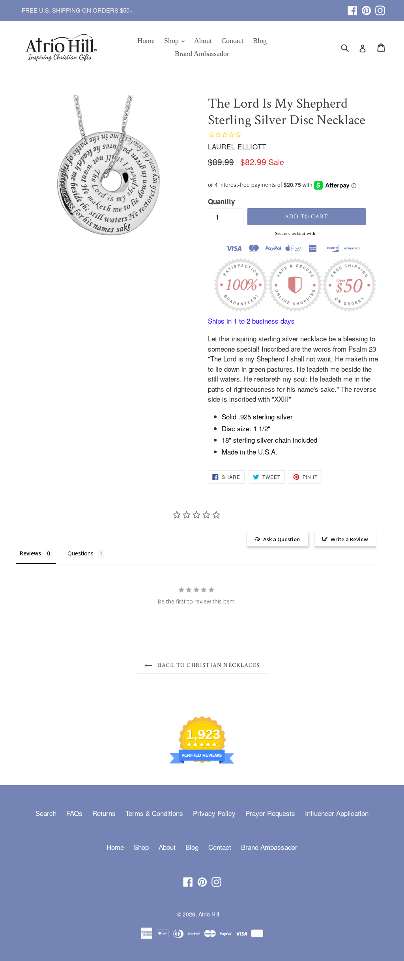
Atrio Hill (208, 914)
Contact (232, 41)
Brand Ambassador (202, 54)
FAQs (74, 813)
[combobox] (350, 47)
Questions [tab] (80, 553)
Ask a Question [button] (281, 539)
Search (46, 813)
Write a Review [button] (349, 539)
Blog (260, 41)
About (203, 41)
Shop (176, 40)
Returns (104, 813)
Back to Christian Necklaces (208, 665)
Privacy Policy (214, 813)
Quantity (221, 201)
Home (146, 41)
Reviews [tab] (30, 553)
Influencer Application (336, 813)
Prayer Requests (270, 813)
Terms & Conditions (154, 813)
